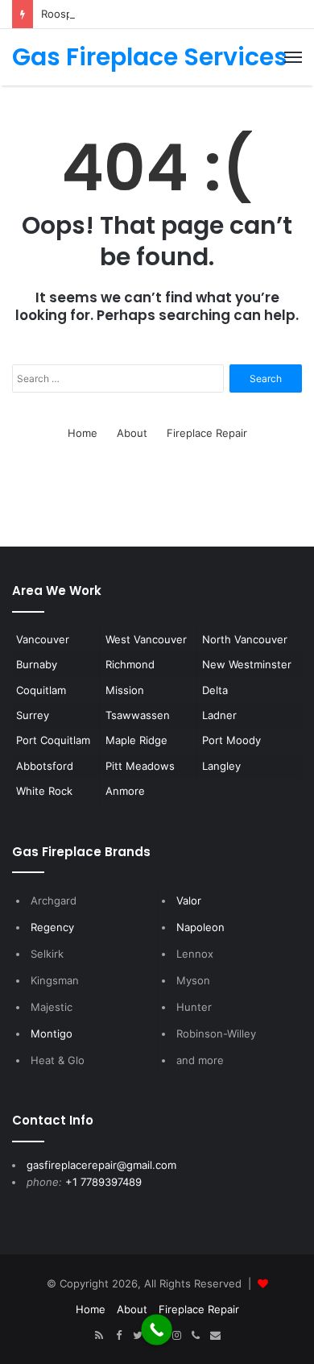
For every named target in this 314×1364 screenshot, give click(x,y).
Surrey (32, 715)
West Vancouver (146, 639)
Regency (52, 927)
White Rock (44, 790)
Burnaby (36, 664)
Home (82, 432)
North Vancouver (244, 639)
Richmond (130, 664)
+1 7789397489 (103, 1181)
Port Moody (231, 740)
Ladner (219, 715)
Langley (221, 765)
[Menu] (293, 57)
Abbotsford (44, 765)
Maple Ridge (136, 740)
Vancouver (42, 639)
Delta (215, 690)
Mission (124, 690)
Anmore (125, 790)
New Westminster (246, 664)
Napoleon (200, 927)
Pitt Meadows (140, 765)
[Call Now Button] (156, 1329)
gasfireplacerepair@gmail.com (101, 1164)
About (132, 432)
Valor (188, 900)
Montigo (51, 1033)
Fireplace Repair (207, 432)
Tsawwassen (137, 715)
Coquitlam (41, 690)
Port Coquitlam (53, 740)
